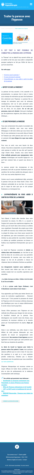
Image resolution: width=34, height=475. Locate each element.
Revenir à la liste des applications (11, 401)
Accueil (2, 28)
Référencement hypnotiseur (13, 457)
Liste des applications (9, 28)
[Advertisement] (17, 422)
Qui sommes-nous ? (12, 454)
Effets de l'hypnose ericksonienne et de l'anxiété (17, 387)
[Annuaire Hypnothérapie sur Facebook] (17, 447)
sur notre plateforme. (7, 361)
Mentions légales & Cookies (14, 460)
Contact (25, 460)
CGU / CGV (24, 457)
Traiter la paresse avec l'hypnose (21, 28)
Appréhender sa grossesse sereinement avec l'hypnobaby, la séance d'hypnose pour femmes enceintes (15, 383)
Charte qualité (22, 454)
